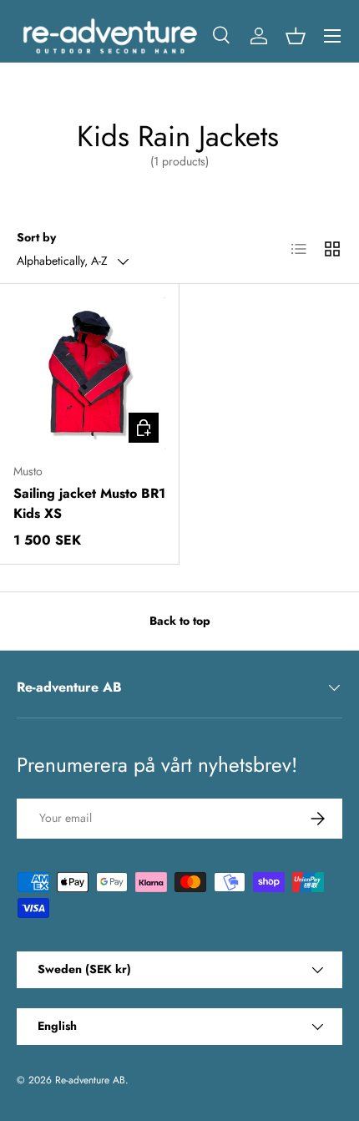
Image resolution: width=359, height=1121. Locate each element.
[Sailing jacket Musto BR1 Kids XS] (89, 373)
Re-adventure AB (90, 1080)
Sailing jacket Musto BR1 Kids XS (89, 503)
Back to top (179, 620)
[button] (295, 36)
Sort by (36, 237)
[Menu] (332, 36)
